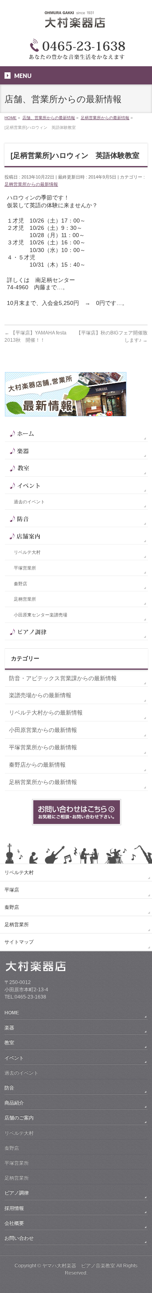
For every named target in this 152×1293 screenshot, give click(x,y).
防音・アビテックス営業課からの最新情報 (63, 678)
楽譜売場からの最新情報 (40, 695)
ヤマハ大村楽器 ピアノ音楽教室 (78, 1265)
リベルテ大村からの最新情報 (46, 712)
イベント (14, 1058)
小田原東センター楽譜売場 (40, 614)
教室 (9, 1042)
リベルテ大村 (27, 552)
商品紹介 (14, 1103)
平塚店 (11, 890)
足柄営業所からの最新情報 (31, 184)
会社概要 (14, 1223)
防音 (9, 1088)
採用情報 (14, 1208)
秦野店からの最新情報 (37, 764)
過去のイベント (29, 501)
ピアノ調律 (16, 1193)
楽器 (9, 1027)
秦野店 (20, 583)
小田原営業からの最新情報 (43, 730)
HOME (11, 1012)
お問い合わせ (19, 1238)
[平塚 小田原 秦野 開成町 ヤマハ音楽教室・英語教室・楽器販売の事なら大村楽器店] (76, 23)
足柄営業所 (25, 599)
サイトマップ (19, 942)
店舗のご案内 (19, 1118)
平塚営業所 (25, 568)
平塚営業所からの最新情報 (43, 747)
